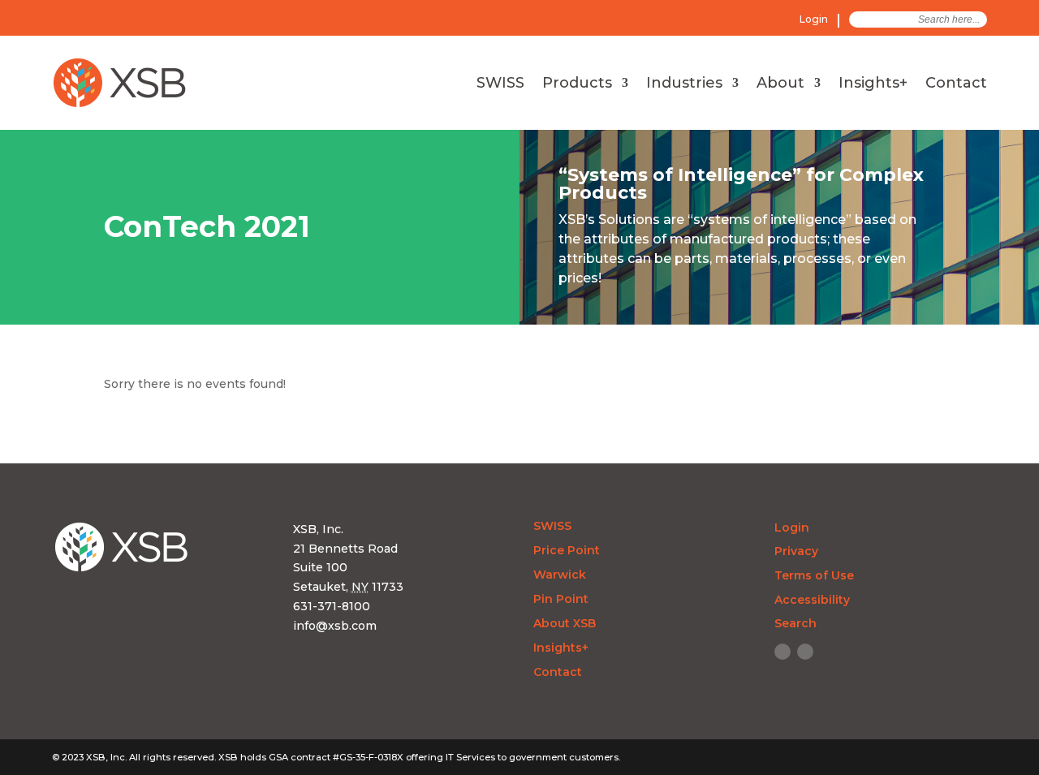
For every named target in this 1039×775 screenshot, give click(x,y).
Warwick (559, 575)
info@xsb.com (335, 625)
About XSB (564, 624)
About (780, 84)
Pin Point (560, 599)
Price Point (566, 551)
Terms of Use (814, 575)
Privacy (796, 551)
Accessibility (812, 599)
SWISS (500, 84)
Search (795, 623)
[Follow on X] (805, 652)
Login (814, 19)
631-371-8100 (331, 606)
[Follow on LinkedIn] (782, 652)
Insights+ (873, 84)
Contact (956, 84)
